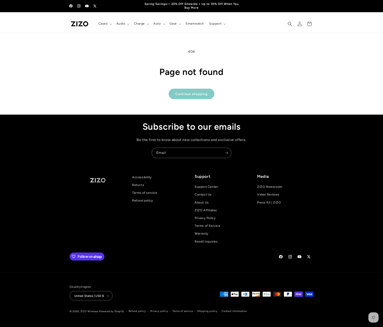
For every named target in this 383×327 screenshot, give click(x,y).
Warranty (202, 233)
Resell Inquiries (206, 241)
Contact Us (203, 195)
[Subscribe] (226, 153)
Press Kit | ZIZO (269, 202)
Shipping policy (207, 311)
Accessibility (142, 177)
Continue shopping (191, 94)
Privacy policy (159, 311)
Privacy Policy (205, 218)
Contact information (234, 311)
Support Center (206, 187)
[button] (105, 23)
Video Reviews (268, 195)
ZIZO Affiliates (206, 210)
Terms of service (144, 193)
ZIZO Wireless (89, 311)
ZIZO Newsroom (269, 187)
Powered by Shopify (111, 311)
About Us (202, 202)
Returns (138, 185)
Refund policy (142, 200)
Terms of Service (207, 226)
